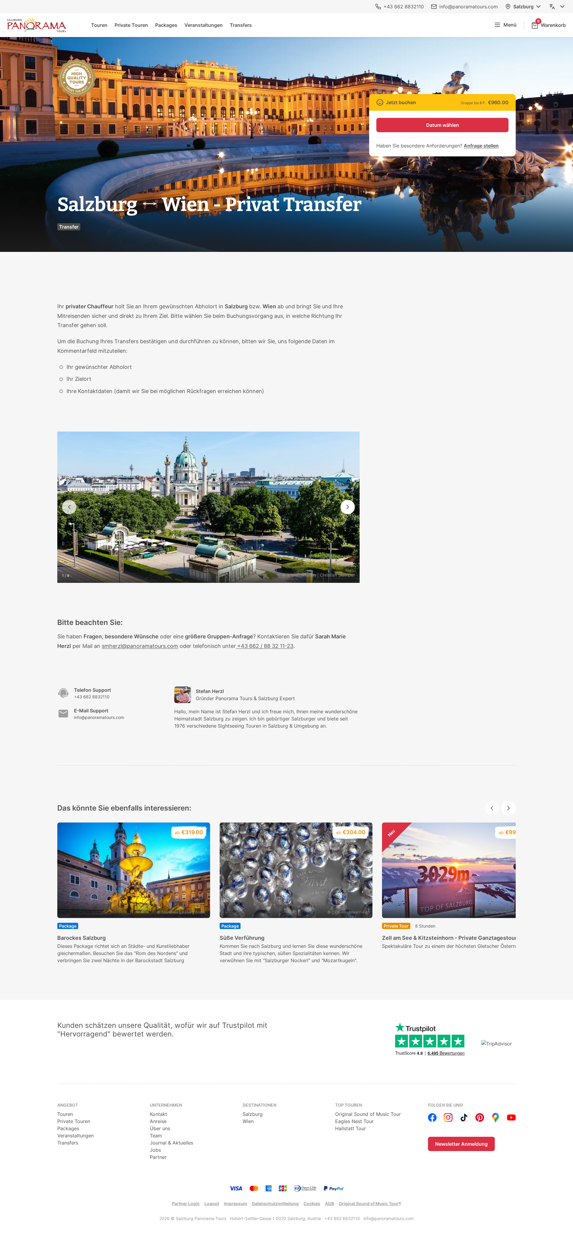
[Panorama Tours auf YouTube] (511, 1117)
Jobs (155, 1150)
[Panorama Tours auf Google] (495, 1117)
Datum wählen (442, 125)
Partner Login (186, 1203)
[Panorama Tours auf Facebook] (432, 1117)
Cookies (312, 1203)
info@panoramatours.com (468, 7)
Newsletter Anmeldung (461, 1144)
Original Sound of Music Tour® (370, 1203)
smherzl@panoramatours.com (140, 646)
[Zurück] (69, 507)
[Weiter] (348, 507)
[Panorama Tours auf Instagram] (448, 1117)
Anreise (158, 1121)
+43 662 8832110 (403, 7)
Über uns (160, 1128)
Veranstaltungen (203, 25)
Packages (166, 25)
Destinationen (259, 1105)
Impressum (235, 1203)
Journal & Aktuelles (171, 1143)
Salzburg (523, 7)
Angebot (67, 1105)
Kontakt (158, 1114)
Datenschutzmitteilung (275, 1203)
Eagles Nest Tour (354, 1121)
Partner (158, 1157)
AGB (329, 1203)
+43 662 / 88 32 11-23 (264, 646)
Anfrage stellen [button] (481, 146)
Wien (248, 1121)
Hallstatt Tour (350, 1128)
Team (156, 1136)
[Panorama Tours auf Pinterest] (479, 1117)
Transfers (241, 25)
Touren (99, 25)
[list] (286, 893)
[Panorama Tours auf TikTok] (464, 1117)
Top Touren (348, 1105)
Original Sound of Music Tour (368, 1114)
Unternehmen (166, 1105)
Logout (211, 1203)
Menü (510, 25)
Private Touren (131, 25)
